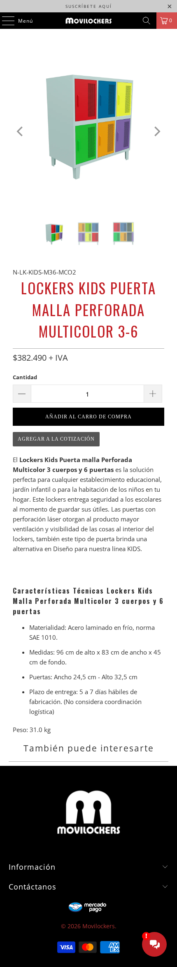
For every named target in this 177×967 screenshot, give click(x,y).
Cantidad (25, 377)
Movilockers (98, 926)
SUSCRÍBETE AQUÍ (88, 6)
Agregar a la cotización (56, 439)
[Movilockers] (88, 20)
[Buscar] (146, 20)
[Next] (156, 131)
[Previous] (20, 131)
